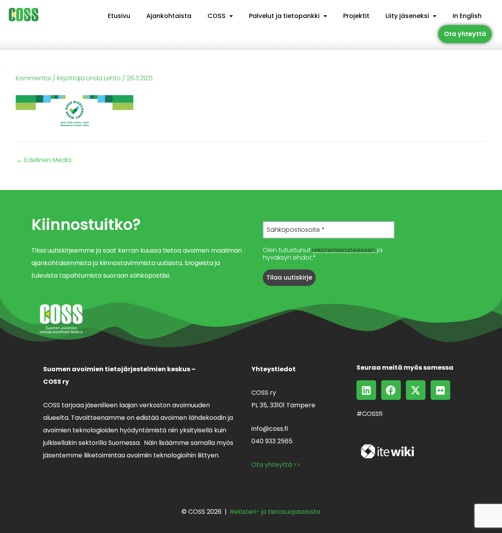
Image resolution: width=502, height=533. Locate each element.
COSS (216, 15)
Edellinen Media (43, 160)
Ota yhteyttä (465, 33)
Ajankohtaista (168, 15)
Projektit (356, 15)
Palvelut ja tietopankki (284, 15)
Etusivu (119, 15)
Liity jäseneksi (407, 15)
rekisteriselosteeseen (343, 250)
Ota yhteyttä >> (275, 464)
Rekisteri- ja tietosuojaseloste (275, 511)
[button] (220, 16)
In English (467, 15)
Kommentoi (33, 78)
